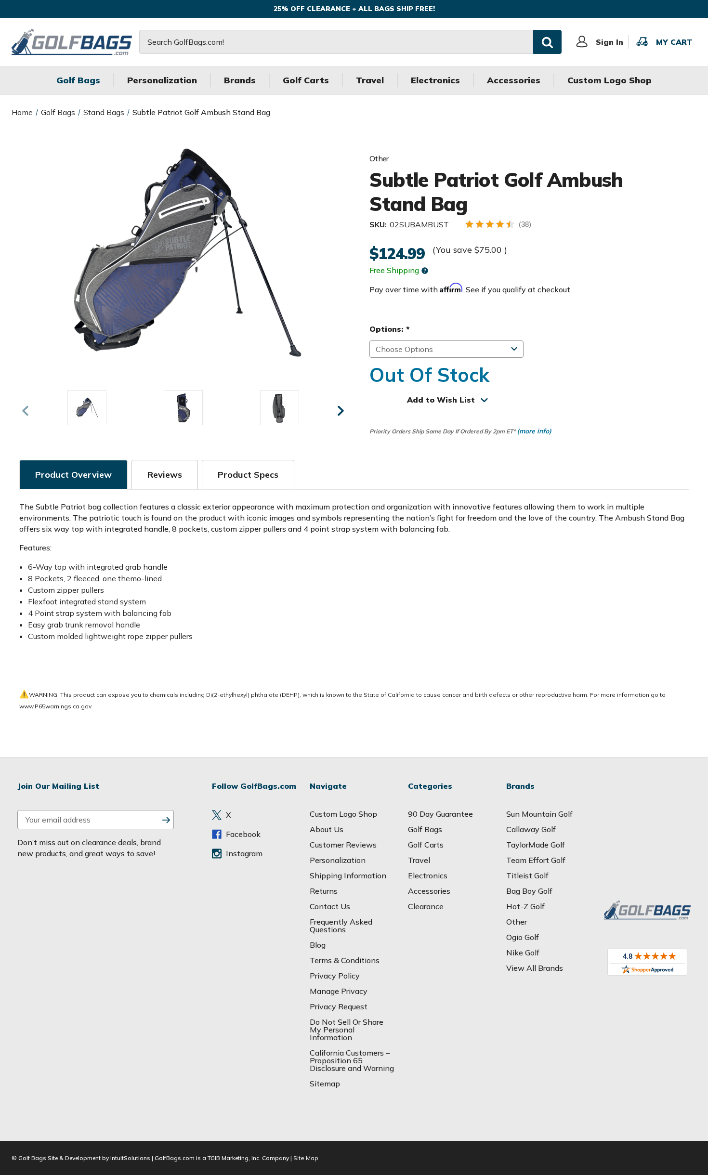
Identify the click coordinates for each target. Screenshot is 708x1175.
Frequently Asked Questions (341, 925)
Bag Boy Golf (529, 891)
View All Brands (534, 968)
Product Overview (73, 474)
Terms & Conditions (345, 960)
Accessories (513, 80)
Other (516, 922)
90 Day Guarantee (440, 814)
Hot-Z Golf (525, 906)
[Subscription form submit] (166, 819)
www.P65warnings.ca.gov (55, 706)
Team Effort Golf (535, 860)
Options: (389, 329)
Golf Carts (306, 80)
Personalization (162, 80)
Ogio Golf (522, 937)
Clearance (426, 906)
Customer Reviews (343, 845)
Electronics (435, 80)
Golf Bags (78, 80)
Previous (25, 411)
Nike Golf (522, 952)
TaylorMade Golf (535, 845)
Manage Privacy (338, 991)
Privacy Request (338, 1006)
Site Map (305, 1158)
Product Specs (248, 474)
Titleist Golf (527, 875)
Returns (324, 891)
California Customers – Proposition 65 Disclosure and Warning (352, 1060)
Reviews (164, 474)
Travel (370, 80)
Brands (240, 80)
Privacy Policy (335, 975)
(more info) (534, 431)
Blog (318, 945)
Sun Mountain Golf (539, 814)
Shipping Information (348, 875)
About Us (326, 829)
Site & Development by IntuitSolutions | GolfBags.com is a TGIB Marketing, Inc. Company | (170, 1158)
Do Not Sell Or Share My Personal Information (346, 1029)
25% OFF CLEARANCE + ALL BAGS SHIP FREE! (354, 8)
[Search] (547, 41)
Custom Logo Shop (609, 80)
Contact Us (330, 906)
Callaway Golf (531, 829)
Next (340, 411)
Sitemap (325, 1083)
